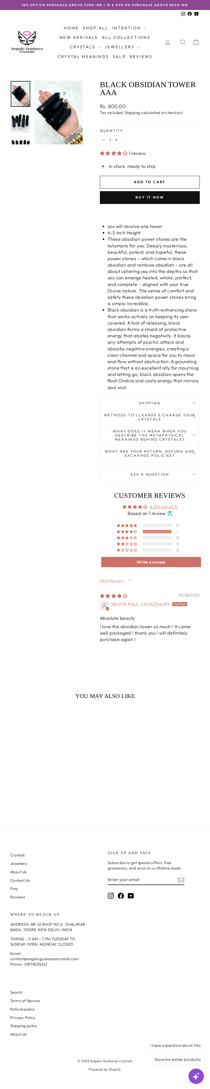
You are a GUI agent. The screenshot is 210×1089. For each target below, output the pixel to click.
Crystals (83, 46)
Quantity (111, 130)
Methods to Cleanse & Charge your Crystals (150, 417)
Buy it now (149, 197)
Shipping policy (23, 1025)
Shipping (132, 112)
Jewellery (120, 46)
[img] (114, 596)
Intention (127, 27)
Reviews (141, 56)
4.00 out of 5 (163, 507)
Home (71, 27)
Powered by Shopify (105, 1069)
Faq (13, 888)
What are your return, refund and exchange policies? (150, 453)
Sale (119, 56)
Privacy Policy (22, 1017)
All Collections (126, 37)
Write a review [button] (151, 562)
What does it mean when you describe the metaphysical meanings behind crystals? (150, 435)
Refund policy (22, 1009)
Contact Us (20, 880)
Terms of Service (25, 1000)
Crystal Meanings (83, 56)
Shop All (96, 27)
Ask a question (149, 474)
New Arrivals (79, 37)
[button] (114, 153)
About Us (18, 871)
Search (16, 992)
